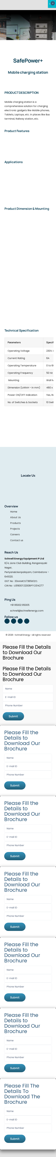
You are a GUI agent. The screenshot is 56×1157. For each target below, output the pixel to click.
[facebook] (7, 621)
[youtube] (26, 621)
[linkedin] (20, 621)
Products (15, 523)
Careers (15, 534)
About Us (15, 517)
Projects (15, 528)
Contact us (16, 540)
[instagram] (13, 621)
